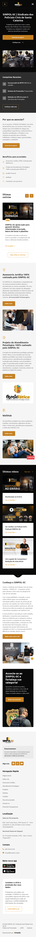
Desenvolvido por (8, 933)
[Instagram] (17, 763)
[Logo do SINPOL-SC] (18, 4)
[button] (32, 4)
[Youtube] (22, 763)
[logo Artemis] (17, 932)
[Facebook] (13, 763)
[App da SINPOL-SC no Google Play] (9, 866)
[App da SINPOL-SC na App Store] (9, 871)
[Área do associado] (5, 4)
